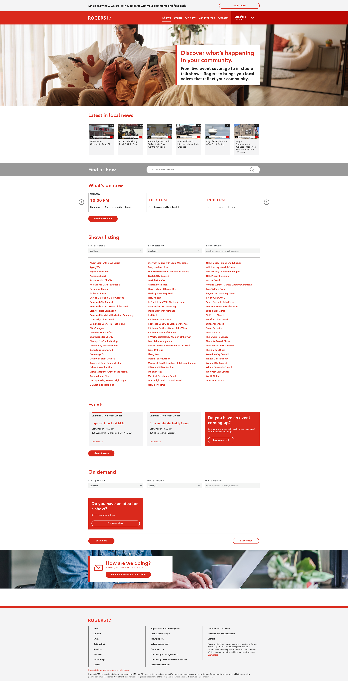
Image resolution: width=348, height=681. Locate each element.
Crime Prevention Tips (101, 367)
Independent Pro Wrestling (162, 306)
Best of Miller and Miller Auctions (107, 298)
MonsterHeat (155, 371)
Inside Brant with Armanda (161, 311)
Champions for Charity (101, 337)
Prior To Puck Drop (215, 289)
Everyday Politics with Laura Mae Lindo (168, 263)
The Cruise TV (213, 332)
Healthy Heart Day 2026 (160, 293)
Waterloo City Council (217, 354)
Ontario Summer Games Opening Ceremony (229, 284)
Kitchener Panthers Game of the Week (167, 328)
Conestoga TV (97, 354)
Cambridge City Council (102, 319)
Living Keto (153, 354)
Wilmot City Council (216, 363)
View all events (101, 453)
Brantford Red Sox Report (103, 311)
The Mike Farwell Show (218, 341)
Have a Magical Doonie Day (162, 289)
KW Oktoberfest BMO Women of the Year (169, 337)
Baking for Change (99, 289)
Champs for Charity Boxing (104, 341)
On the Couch (213, 280)
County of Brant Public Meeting (106, 363)
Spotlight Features (215, 311)
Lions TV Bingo (155, 350)
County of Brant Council (102, 358)
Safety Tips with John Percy (220, 302)
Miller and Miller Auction (161, 367)
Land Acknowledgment (160, 341)
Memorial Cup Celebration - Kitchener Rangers (172, 363)
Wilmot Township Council (219, 367)
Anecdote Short (98, 276)
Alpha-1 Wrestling (99, 271)
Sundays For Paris (215, 324)
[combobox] (200, 169)
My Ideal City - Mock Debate (162, 376)
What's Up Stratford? (217, 358)
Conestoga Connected (101, 350)
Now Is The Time (156, 385)
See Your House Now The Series (222, 306)
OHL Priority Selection (217, 276)
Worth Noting (213, 376)
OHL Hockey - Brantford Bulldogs (223, 263)
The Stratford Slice (215, 350)
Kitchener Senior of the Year (162, 332)
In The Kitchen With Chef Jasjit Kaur (166, 302)
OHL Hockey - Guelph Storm (220, 267)
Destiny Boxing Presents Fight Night (108, 380)
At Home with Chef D (164, 207)
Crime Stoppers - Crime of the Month (109, 371)
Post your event (221, 440)
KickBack (152, 315)
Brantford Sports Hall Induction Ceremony (111, 315)
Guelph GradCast (157, 280)
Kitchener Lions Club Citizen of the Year (168, 324)
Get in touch (239, 5)
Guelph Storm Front (158, 284)
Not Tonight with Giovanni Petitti (164, 380)
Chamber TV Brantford (101, 332)
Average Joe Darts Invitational (105, 284)
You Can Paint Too (215, 380)
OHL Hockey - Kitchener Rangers (223, 271)
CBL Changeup (97, 328)
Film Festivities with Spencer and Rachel (168, 271)
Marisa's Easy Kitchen (159, 358)
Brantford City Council (101, 302)
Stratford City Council (217, 319)
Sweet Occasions (214, 328)
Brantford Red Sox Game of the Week (109, 306)
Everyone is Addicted (158, 267)
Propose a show (116, 523)
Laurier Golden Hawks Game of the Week (169, 345)
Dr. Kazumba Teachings (102, 385)
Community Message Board (104, 345)
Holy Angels (154, 298)
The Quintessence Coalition (220, 345)
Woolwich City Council (217, 371)
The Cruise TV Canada (217, 337)
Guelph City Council (158, 276)
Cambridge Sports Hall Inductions (107, 324)
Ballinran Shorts (98, 293)
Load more (101, 540)
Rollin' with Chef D (215, 298)
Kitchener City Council (159, 319)
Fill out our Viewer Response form (128, 574)
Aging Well (95, 267)
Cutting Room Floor (221, 207)
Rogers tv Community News (111, 207)
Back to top (246, 540)
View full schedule (103, 218)
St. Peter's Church (215, 315)
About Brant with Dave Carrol (105, 263)
